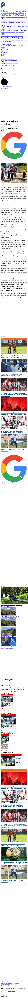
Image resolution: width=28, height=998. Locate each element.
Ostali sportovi (23, 38)
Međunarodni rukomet (11, 28)
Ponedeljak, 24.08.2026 (6, 86)
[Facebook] (6, 65)
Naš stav (7, 40)
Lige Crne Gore (15, 15)
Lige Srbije (8, 15)
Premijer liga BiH (5, 11)
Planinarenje (8, 37)
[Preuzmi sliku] (4, 710)
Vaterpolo (13, 37)
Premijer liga (10, 21)
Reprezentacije (7, 17)
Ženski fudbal (12, 14)
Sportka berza (11, 985)
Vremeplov (17, 38)
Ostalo (14, 21)
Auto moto (16, 36)
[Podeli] (2, 130)
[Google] (2, 65)
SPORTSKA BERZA (6, 52)
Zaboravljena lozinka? (6, 60)
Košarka (13, 45)
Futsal (16, 14)
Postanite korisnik (5, 983)
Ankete (6, 985)
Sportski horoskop (20, 40)
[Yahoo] (13, 65)
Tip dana (9, 41)
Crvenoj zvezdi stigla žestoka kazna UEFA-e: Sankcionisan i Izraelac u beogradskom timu (13, 413)
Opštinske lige (22, 13)
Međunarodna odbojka (11, 32)
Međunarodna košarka (8, 22)
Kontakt (11, 983)
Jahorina (6, 73)
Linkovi (2, 985)
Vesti (2, 9)
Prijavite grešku (4, 984)
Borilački (3, 37)
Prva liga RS (12, 11)
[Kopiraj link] (9, 710)
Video (12, 38)
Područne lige (6, 13)
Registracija (14, 60)
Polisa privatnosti (20, 981)
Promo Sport (13, 40)
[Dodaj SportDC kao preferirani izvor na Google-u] (14, 158)
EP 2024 (19, 17)
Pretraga (10, 984)
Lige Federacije (22, 14)
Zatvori (2, 995)
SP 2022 (23, 17)
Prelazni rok (14, 17)
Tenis (12, 36)
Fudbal (4, 45)
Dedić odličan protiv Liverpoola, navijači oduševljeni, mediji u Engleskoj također (12, 431)
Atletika (21, 36)
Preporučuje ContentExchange (20, 453)
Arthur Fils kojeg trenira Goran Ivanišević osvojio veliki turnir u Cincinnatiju (12, 374)
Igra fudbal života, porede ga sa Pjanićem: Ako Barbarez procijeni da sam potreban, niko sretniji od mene (14, 394)
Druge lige (17, 11)
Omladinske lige (4, 14)
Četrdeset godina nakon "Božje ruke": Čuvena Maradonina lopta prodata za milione (14, 863)
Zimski (2, 36)
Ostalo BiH (3, 15)
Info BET (3, 40)
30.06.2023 (5, 128)
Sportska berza (7, 36)
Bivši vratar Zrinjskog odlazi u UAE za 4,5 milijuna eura (12, 450)
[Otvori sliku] (6, 710)
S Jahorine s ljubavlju (6, 44)
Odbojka (19, 45)
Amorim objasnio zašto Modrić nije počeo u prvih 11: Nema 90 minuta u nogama (13, 356)
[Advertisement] (14, 104)
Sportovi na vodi (7, 38)
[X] (9, 65)
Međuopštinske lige (14, 13)
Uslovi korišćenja (11, 981)
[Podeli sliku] (2, 710)
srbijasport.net (11, 991)
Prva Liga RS (4, 26)
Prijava (3, 54)
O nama (5, 981)
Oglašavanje (16, 983)
